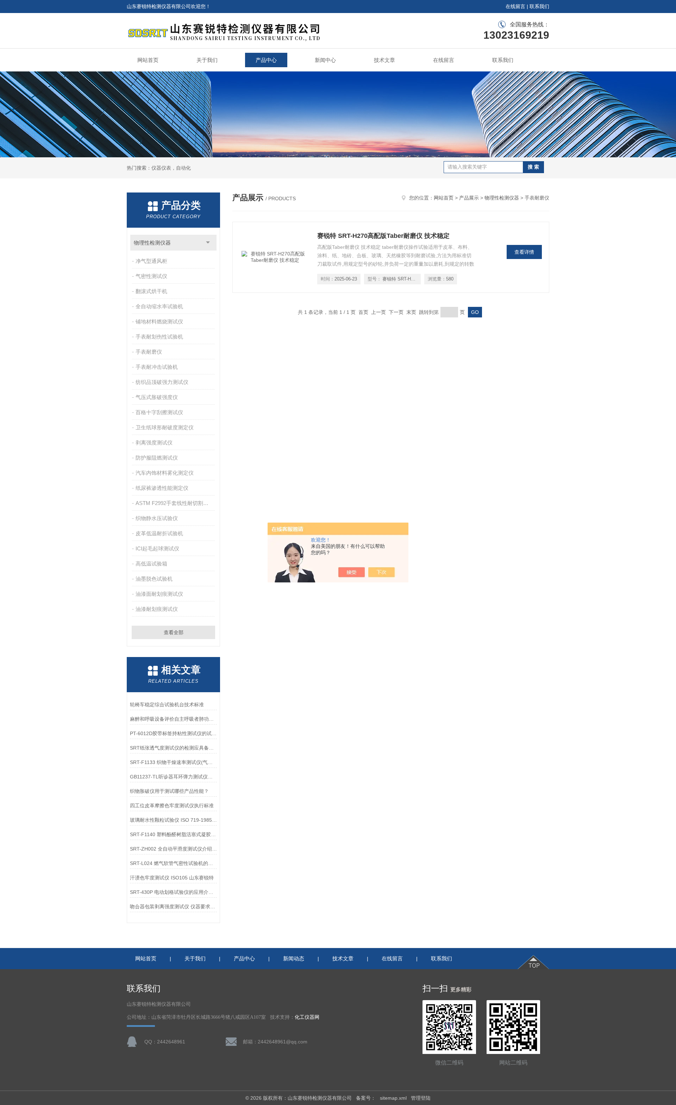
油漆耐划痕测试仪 (157, 609)
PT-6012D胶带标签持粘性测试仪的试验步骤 (173, 733)
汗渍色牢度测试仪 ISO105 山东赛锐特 (172, 877)
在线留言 (515, 6)
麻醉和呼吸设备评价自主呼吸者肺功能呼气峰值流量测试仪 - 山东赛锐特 (173, 719)
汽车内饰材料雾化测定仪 (165, 473)
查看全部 (173, 632)
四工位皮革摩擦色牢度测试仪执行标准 (172, 805)
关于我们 (207, 60)
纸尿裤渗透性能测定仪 (162, 488)
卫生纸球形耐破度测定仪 (165, 427)
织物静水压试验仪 (157, 518)
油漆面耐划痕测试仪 (159, 594)
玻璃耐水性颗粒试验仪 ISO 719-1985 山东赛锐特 (173, 820)
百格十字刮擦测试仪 (159, 412)
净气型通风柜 (151, 261)
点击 (208, 243)
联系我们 (539, 6)
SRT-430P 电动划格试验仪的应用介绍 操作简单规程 (173, 892)
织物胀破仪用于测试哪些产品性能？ (169, 791)
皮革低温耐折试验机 (159, 533)
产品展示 (469, 198)
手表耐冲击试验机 (157, 367)
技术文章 (384, 60)
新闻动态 (293, 958)
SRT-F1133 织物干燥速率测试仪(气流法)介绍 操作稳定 (173, 762)
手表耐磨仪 (149, 352)
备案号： (366, 1098)
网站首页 (147, 60)
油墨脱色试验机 (154, 579)
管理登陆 (421, 1098)
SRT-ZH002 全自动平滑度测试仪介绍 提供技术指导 (173, 849)
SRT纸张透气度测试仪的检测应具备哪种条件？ (173, 748)
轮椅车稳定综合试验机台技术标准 (167, 704)
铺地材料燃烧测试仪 (159, 321)
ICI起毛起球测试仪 (157, 548)
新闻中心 (325, 60)
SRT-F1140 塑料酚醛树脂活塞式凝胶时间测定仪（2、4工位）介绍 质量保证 (173, 834)
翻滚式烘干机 (151, 291)
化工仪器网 (307, 1017)
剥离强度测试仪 (154, 443)
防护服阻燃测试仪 (157, 458)
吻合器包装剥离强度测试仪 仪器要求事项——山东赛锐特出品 (173, 906)
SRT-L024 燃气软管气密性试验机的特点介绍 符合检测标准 (173, 863)
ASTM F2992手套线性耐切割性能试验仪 (176, 503)
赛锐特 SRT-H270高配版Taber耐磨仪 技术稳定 (383, 235)
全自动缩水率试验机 (159, 306)
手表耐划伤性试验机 (159, 337)
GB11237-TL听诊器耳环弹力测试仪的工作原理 (173, 776)
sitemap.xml (393, 1098)
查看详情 (524, 252)
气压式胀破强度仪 (157, 397)
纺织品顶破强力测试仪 (162, 382)
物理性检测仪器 (152, 243)
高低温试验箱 (151, 564)
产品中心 (266, 60)
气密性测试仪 (151, 276)
